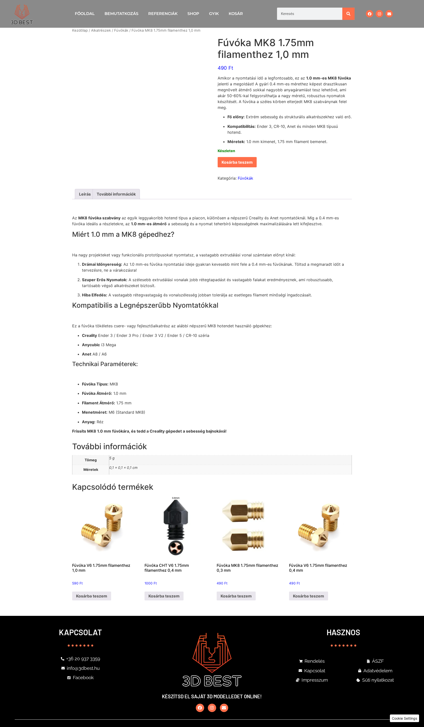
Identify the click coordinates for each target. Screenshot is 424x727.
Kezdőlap (80, 30)
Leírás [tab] (85, 194)
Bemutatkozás (121, 13)
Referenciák (163, 13)
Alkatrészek (101, 30)
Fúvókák (121, 30)
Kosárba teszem (237, 162)
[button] (404, 718)
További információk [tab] (116, 194)
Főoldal (85, 13)
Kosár (236, 13)
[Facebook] (369, 13)
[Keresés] (348, 14)
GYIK (214, 13)
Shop (193, 13)
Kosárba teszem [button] (91, 596)
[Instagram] (379, 13)
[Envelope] (389, 13)
